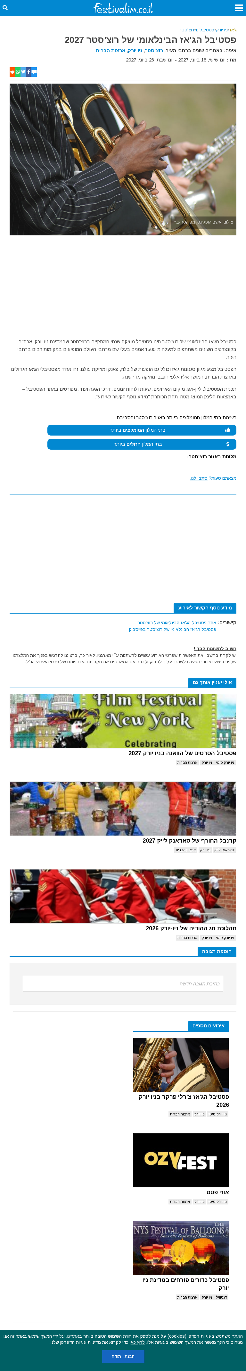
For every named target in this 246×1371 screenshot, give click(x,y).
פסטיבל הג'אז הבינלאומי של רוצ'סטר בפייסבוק (172, 629)
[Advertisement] (123, 283)
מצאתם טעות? (213, 478)
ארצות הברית (110, 50)
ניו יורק (222, 30)
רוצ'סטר (186, 30)
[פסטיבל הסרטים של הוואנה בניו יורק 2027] (123, 721)
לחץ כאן (137, 1342)
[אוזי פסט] (181, 1160)
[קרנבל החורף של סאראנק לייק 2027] (123, 808)
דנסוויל (221, 1297)
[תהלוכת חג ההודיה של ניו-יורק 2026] (123, 896)
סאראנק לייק (224, 850)
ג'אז (233, 30)
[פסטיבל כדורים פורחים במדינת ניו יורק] (181, 1248)
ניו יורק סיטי (225, 762)
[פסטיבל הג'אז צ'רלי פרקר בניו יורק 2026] (181, 1065)
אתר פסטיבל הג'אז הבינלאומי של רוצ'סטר (176, 622)
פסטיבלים (205, 30)
